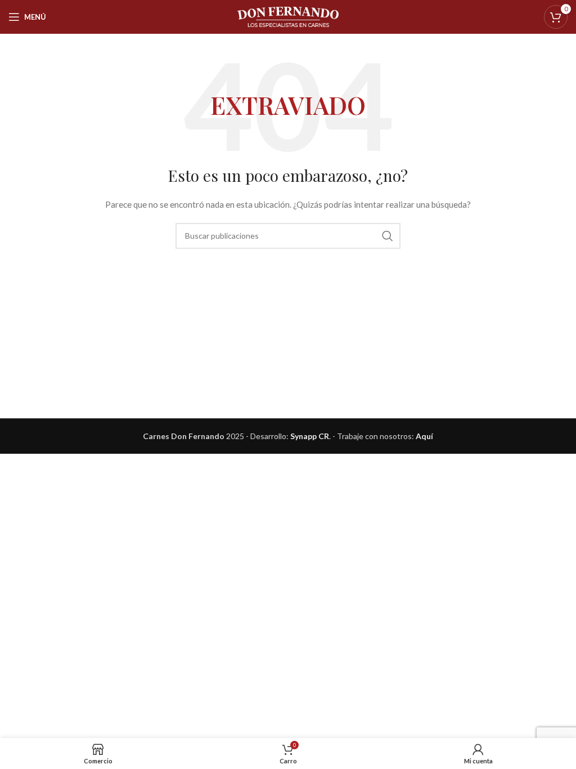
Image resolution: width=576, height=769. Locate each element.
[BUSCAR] (387, 236)
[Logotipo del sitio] (288, 16)
